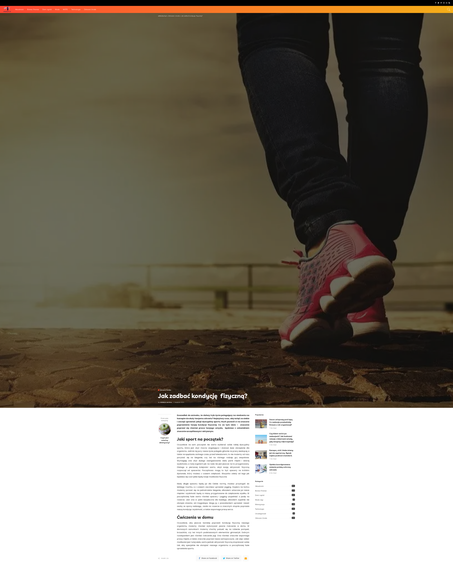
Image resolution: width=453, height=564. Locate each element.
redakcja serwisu (166, 402)
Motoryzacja (259, 504)
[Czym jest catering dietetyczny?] (164, 429)
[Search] (449, 9)
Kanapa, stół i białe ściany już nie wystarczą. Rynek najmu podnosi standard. (281, 453)
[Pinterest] (441, 3)
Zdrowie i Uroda (165, 390)
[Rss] (449, 3)
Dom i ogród (259, 495)
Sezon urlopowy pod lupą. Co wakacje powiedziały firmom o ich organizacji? (281, 422)
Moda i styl (259, 500)
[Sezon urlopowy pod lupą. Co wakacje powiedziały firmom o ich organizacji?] (261, 423)
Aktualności (259, 486)
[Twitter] (438, 3)
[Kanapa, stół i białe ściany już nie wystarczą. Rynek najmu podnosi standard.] (261, 454)
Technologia (259, 509)
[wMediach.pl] (7, 9)
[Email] (246, 558)
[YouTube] (446, 3)
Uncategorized (260, 514)
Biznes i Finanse (260, 491)
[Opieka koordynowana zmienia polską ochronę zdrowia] (261, 468)
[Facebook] (435, 3)
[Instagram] (444, 3)
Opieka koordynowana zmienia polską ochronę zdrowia (280, 467)
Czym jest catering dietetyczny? (164, 440)
